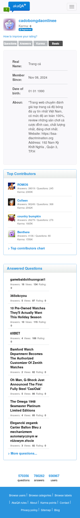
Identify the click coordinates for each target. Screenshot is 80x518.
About (33, 502)
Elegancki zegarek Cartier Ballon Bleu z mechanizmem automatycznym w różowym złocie (25, 431)
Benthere (23, 232)
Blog (57, 510)
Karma (40, 43)
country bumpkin (29, 216)
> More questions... (22, 453)
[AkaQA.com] (16, 6)
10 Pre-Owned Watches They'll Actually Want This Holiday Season (27, 312)
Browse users (17, 495)
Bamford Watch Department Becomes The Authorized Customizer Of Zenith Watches (26, 358)
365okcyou (18, 295)
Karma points (48, 502)
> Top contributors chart (26, 248)
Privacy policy (29, 510)
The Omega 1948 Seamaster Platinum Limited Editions (25, 405)
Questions (10, 43)
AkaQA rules (19, 502)
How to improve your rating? (20, 36)
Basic (55, 43)
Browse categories (40, 495)
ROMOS (22, 184)
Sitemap (46, 510)
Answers (25, 43)
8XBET (15, 333)
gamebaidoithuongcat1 (28, 279)
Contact (64, 502)
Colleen (22, 200)
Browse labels (63, 495)
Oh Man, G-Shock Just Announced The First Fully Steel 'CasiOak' (27, 384)
